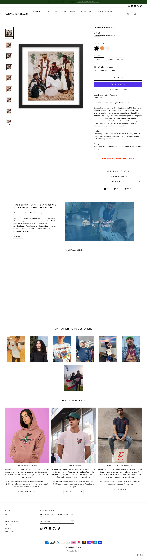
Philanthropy (105, 12)
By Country (87, 12)
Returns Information (118, 176)
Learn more (18, 236)
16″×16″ (110, 60)
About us (8, 518)
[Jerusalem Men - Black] (18, 314)
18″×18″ (120, 60)
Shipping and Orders (11, 521)
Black (96, 48)
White (107, 48)
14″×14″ (99, 60)
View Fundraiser (26, 492)
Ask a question (118, 181)
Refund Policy (9, 525)
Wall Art (53, 12)
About (72, 16)
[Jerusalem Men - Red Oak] (21, 314)
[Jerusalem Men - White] (24, 314)
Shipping (97, 36)
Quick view (20, 303)
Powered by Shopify (73, 551)
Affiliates (8, 528)
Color (100, 44)
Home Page (8, 511)
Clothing (37, 12)
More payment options (118, 89)
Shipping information (118, 171)
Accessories (69, 12)
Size (97, 55)
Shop (6, 514)
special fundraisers (37, 221)
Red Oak (102, 48)
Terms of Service (10, 532)
